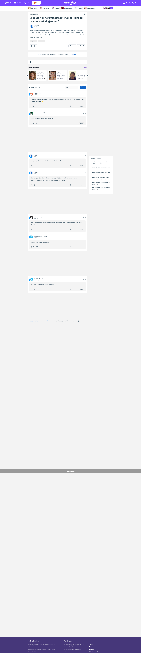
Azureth (36, 93)
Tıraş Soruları (33, 41)
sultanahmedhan (38, 236)
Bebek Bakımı (46, 8)
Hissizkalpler (37, 112)
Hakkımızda (92, 649)
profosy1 (36, 217)
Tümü (85, 67)
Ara (28, 3)
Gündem (80, 8)
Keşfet (19, 3)
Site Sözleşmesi (93, 652)
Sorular (47, 321)
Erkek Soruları (41, 41)
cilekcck (36, 278)
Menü (9, 3)
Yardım (91, 644)
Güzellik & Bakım (91, 8)
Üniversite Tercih (68, 8)
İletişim (91, 646)
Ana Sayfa (31, 321)
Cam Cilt (57, 8)
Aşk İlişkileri (34, 8)
